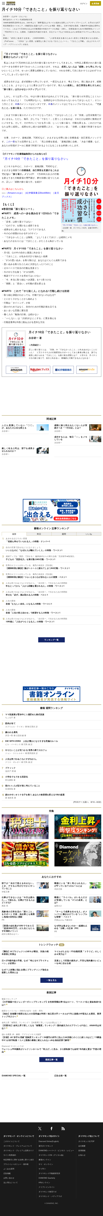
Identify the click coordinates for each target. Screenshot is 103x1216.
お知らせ (81, 1155)
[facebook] (51, 1129)
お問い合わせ (8, 1178)
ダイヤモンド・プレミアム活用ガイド (18, 1150)
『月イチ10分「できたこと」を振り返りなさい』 (80, 225)
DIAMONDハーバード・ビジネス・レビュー (56, 1150)
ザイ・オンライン (46, 1164)
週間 (64, 533)
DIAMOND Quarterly (47, 1178)
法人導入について (10, 1182)
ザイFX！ (42, 1168)
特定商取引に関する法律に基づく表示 (18, 1159)
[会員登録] (95, 3)
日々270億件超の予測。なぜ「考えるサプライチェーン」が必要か (25, 962)
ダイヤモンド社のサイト (49, 1136)
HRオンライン (44, 1182)
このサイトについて (11, 1141)
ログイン (83, 3)
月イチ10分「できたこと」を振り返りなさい (60, 332)
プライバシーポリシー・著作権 (15, 1164)
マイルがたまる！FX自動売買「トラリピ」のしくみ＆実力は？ (77, 952)
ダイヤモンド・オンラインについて (18, 1136)
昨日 (39, 533)
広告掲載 (7, 1173)
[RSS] (63, 1129)
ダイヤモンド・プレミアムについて (17, 1146)
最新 (14, 533)
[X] (40, 1129)
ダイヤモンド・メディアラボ (50, 1196)
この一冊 (10, 141)
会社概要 (81, 1146)
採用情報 (81, 1150)
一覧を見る (51, 980)
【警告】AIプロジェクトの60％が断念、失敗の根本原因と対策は (25, 952)
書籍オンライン (45, 1159)
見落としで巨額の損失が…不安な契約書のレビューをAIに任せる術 (77, 962)
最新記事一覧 (51, 1059)
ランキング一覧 (51, 639)
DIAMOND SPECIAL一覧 (13, 1075)
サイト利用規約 (9, 1155)
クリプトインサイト (47, 1187)
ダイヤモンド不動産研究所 (49, 1173)
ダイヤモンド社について (89, 1136)
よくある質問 (8, 1168)
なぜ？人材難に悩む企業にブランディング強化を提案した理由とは (25, 971)
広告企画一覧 (60, 1075)
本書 (17, 103)
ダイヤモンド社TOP (86, 1141)
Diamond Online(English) (49, 1141)
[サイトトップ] (11, 3)
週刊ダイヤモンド (46, 1146)
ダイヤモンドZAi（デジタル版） (52, 1155)
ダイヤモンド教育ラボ (47, 1191)
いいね (89, 533)
